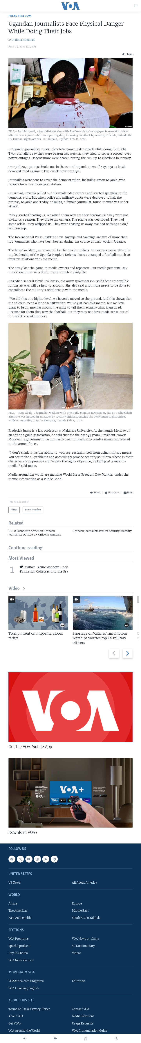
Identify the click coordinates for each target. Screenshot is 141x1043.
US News (14, 883)
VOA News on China (85, 939)
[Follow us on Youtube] (28, 859)
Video (14, 588)
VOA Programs (18, 939)
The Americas (17, 911)
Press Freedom (19, 16)
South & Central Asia (86, 918)
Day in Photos (18, 953)
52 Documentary (83, 946)
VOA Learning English (23, 988)
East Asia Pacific (19, 918)
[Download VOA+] (70, 793)
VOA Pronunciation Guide (89, 1030)
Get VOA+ (14, 1023)
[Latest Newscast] (24, 1038)
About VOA (15, 1016)
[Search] (116, 1038)
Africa (12, 903)
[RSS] (45, 859)
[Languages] (85, 1038)
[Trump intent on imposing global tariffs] (38, 613)
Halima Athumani (23, 39)
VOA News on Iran (20, 960)
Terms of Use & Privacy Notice (29, 1009)
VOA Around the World (24, 1030)
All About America (84, 883)
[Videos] (55, 1038)
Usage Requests (82, 1023)
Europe (77, 903)
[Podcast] (54, 859)
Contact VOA (80, 1009)
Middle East (80, 911)
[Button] (127, 54)
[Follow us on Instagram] (37, 859)
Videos (76, 953)
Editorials (79, 981)
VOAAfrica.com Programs (26, 981)
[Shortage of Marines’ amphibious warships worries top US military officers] (103, 613)
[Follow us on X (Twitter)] (20, 859)
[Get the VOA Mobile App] (70, 707)
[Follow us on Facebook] (11, 859)
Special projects (19, 946)
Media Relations (83, 1016)
